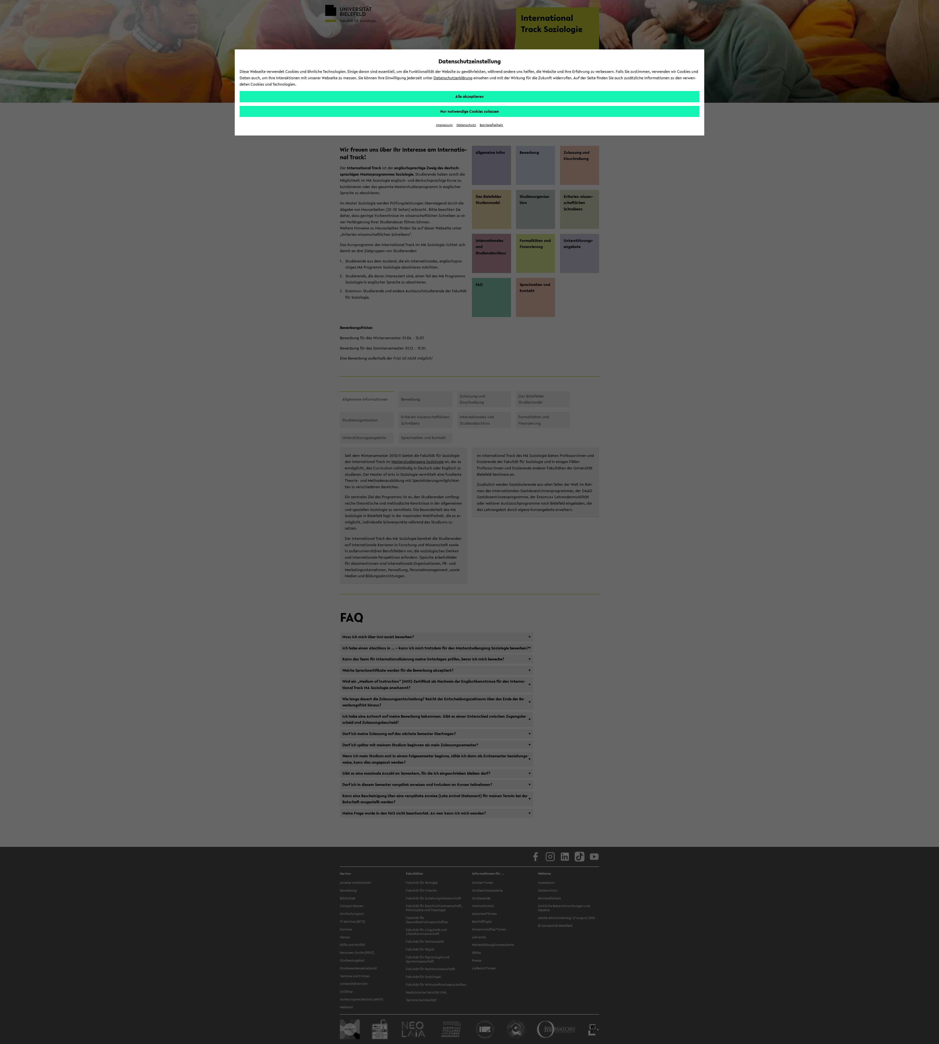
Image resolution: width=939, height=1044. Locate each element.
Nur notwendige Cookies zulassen (469, 111)
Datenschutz (466, 125)
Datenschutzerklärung (453, 77)
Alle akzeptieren (469, 96)
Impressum (444, 125)
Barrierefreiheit (491, 125)
